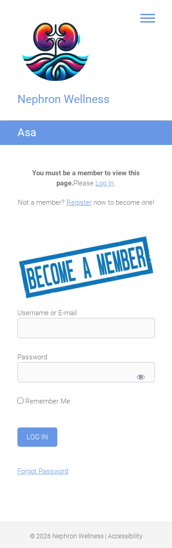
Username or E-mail (47, 313)
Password (32, 357)
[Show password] (141, 377)
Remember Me (46, 401)
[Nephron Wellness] (57, 45)
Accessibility (125, 536)
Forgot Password (42, 471)
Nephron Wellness (63, 99)
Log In (104, 183)
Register (79, 202)
